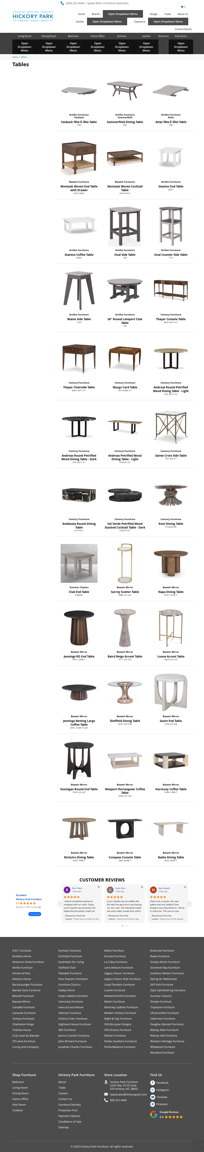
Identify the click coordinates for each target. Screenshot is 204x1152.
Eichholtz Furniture (70, 956)
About (62, 1082)
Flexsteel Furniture (70, 973)
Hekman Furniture (69, 1013)
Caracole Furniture (24, 1013)
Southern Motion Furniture (167, 973)
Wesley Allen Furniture (164, 1030)
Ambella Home (21, 956)
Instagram (162, 1090)
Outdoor (122, 36)
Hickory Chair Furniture (72, 1018)
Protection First (68, 1110)
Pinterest (162, 1104)
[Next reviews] (189, 903)
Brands (96, 14)
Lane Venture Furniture (118, 967)
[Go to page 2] (127, 925)
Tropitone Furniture (162, 1007)
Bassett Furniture (79, 181)
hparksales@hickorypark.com (128, 1094)
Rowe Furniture (159, 956)
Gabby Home (66, 990)
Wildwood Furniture (162, 1047)
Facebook (162, 1082)
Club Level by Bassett (25, 1035)
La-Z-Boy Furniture (115, 962)
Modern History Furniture (120, 1013)
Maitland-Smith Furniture (120, 996)
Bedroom (73, 36)
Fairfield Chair (67, 967)
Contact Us (65, 1099)
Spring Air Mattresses (163, 979)
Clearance (139, 21)
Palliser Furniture (115, 1035)
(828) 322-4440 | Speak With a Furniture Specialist (97, 3)
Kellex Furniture (114, 950)
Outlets (80, 21)
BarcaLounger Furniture (27, 984)
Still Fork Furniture (161, 984)
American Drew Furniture (28, 962)
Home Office (98, 36)
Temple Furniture (161, 1001)
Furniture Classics (69, 984)
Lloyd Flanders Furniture (119, 984)
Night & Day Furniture (118, 1018)
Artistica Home (21, 979)
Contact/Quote (183, 29)
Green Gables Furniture (73, 996)
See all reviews (35, 914)
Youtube (162, 1097)
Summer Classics (79, 587)
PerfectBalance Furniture (119, 1047)
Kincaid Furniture (115, 956)
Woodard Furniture (162, 1052)
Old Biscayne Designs (117, 1024)
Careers (63, 1093)
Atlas (171, 117)
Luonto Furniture (114, 990)
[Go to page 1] (124, 925)
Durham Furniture (69, 950)
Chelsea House (21, 1030)
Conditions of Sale (69, 1121)
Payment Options (69, 1116)
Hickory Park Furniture (29, 899)
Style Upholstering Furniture (167, 990)
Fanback (79, 117)
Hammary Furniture (70, 1001)
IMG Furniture (67, 1030)
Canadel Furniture (23, 1007)
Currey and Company (25, 1047)
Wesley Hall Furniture (163, 1035)
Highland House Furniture (74, 1024)
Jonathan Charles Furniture (75, 1047)
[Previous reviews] (60, 903)
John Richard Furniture (72, 1041)
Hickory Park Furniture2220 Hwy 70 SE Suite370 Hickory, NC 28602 (124, 1085)
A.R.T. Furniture (21, 950)
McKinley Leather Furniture (121, 1007)
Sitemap (63, 1127)
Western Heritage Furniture (167, 1041)
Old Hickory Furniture (117, 1030)
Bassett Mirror (125, 587)
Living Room (25, 36)
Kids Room (181, 36)
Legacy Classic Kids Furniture (122, 979)
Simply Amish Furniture (165, 962)
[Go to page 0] (122, 926)
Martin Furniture (114, 1001)
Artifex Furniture (79, 114)
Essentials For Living (71, 962)
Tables (24, 57)
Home (81, 14)
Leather (146, 36)
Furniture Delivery (69, 1104)
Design (154, 14)
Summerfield (125, 117)
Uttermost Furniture (162, 1018)
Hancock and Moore (71, 1007)
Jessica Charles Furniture (73, 1035)
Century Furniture (171, 314)
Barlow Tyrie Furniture (26, 990)
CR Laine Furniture (23, 1041)
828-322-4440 (118, 1100)
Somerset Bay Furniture (165, 967)
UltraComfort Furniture (164, 1013)
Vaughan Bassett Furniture (167, 1024)
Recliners (163, 36)
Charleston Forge (23, 1024)
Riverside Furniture (162, 950)
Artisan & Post (21, 973)
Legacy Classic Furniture (119, 973)
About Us (183, 14)
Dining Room (49, 36)
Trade (167, 14)
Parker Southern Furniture (120, 1041)
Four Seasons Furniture (73, 979)
